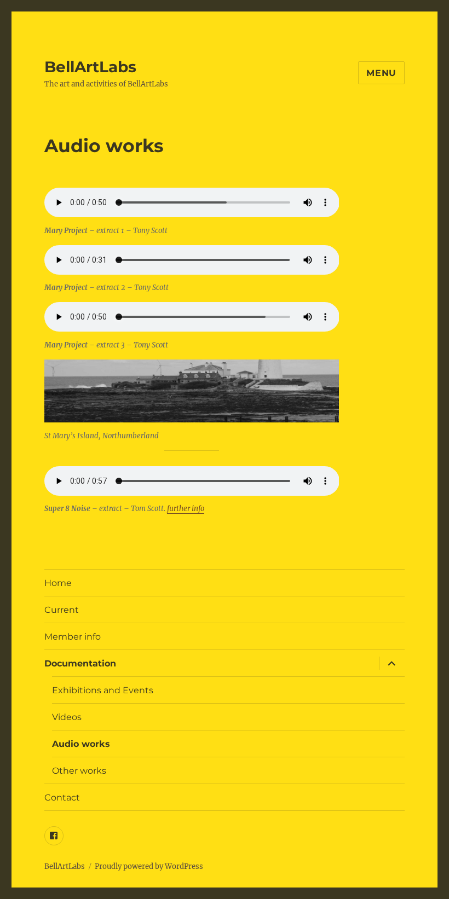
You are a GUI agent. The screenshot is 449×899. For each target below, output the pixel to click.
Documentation (80, 663)
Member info (72, 636)
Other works (79, 770)
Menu (381, 73)
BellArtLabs (90, 66)
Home (58, 583)
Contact (62, 797)
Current (61, 610)
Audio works (81, 744)
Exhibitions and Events (102, 690)
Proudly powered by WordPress (149, 866)
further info (185, 508)
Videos (67, 717)
